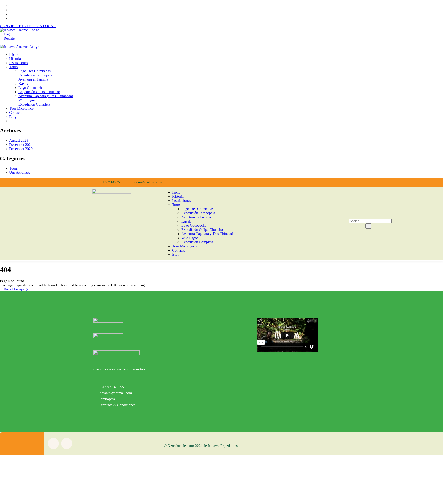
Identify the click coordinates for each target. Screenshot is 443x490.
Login (7, 34)
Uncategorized (19, 172)
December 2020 (21, 149)
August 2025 (18, 140)
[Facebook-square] (53, 443)
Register (9, 38)
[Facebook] (265, 182)
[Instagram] (276, 182)
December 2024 (21, 145)
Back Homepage (15, 289)
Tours (13, 168)
